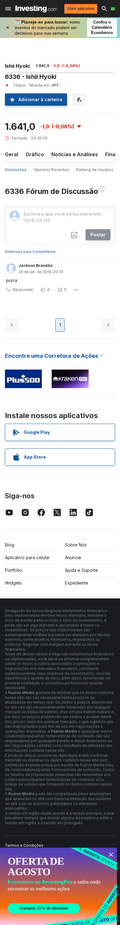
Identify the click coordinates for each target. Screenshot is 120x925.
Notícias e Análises (74, 154)
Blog (9, 544)
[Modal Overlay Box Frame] (58, 886)
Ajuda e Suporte (81, 570)
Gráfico (35, 154)
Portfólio (13, 570)
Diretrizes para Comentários (30, 251)
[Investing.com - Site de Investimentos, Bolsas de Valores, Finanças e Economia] (36, 8)
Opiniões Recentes (51, 169)
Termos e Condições (24, 845)
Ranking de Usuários (95, 169)
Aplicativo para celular (27, 557)
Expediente (76, 582)
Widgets (13, 582)
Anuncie (73, 557)
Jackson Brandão (35, 265)
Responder (23, 289)
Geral (11, 154)
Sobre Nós (76, 544)
